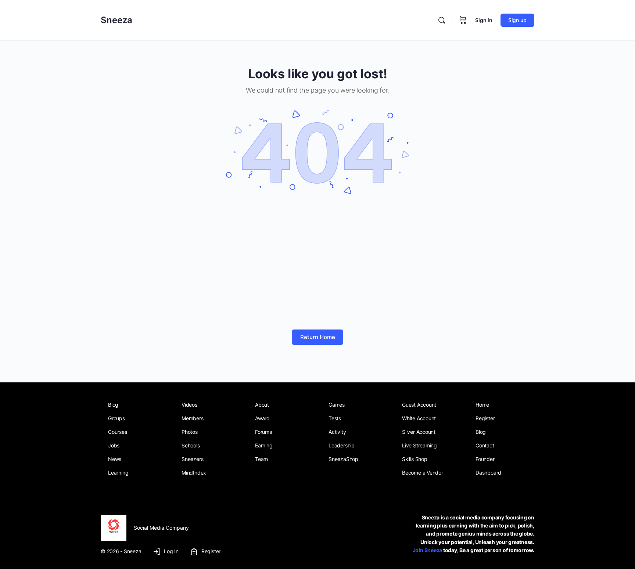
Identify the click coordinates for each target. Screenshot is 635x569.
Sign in (483, 20)
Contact (485, 445)
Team (261, 459)
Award (262, 418)
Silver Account (418, 432)
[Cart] (463, 20)
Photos (190, 432)
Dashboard (488, 472)
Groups (116, 418)
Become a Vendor (422, 472)
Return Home (317, 337)
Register (485, 418)
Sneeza (116, 20)
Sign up (517, 20)
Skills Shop (414, 459)
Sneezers (192, 459)
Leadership (342, 445)
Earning (264, 445)
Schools (191, 445)
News (114, 459)
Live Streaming (419, 445)
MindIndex (194, 472)
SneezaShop (343, 459)
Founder (485, 459)
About (262, 404)
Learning (118, 472)
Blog (113, 404)
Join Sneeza (427, 550)
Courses (117, 432)
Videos (189, 404)
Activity (337, 432)
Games (337, 404)
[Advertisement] (317, 263)
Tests (335, 418)
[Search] (441, 20)
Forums (263, 432)
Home (482, 404)
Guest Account (419, 404)
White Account (419, 418)
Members (193, 418)
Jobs (113, 445)
